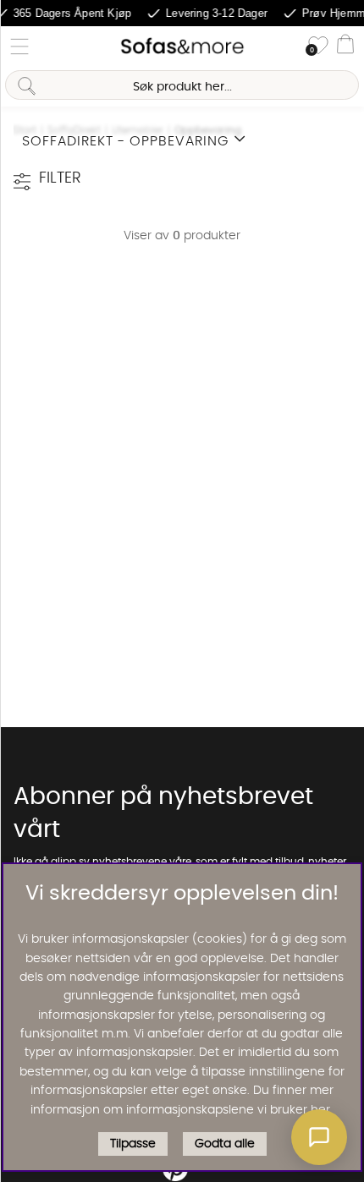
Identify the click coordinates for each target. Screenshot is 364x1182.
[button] (319, 1137)
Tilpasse (133, 1144)
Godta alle (225, 1144)
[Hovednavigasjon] (19, 46)
